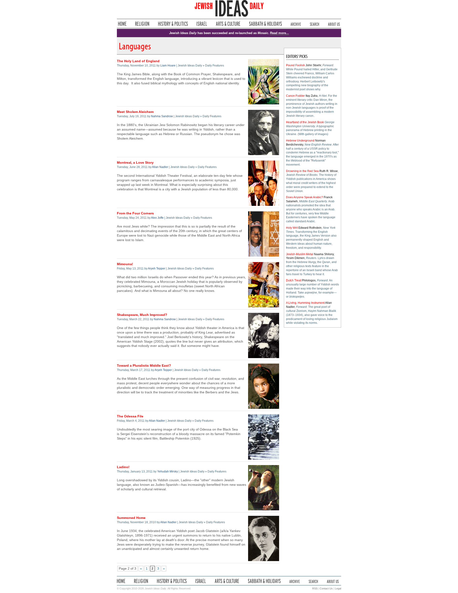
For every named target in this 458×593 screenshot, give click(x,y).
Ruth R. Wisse (328, 171)
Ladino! (123, 467)
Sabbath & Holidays (265, 24)
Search (314, 24)
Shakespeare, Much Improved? (142, 315)
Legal (338, 588)
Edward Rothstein (310, 227)
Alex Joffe (157, 217)
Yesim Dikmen (295, 258)
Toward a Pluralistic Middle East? (144, 365)
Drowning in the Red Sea (302, 171)
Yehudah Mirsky (167, 471)
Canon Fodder (295, 95)
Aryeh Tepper (156, 268)
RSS (314, 588)
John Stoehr (313, 65)
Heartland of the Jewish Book (305, 122)
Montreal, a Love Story (135, 162)
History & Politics (173, 24)
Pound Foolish (295, 65)
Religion (142, 24)
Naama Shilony (324, 254)
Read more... (279, 33)
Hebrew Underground (300, 140)
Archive (296, 24)
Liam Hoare (168, 65)
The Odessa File (130, 416)
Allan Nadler (160, 167)
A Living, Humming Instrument (305, 302)
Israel (202, 24)
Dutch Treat (293, 280)
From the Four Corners (135, 213)
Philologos (309, 280)
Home (122, 24)
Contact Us (326, 588)
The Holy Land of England (138, 61)
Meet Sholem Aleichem (135, 112)
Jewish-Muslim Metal (299, 254)
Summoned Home (131, 518)
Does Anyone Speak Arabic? (304, 197)
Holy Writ (292, 227)
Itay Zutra (311, 95)
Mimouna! (125, 264)
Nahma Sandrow (162, 116)
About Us (334, 24)
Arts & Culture (228, 24)
